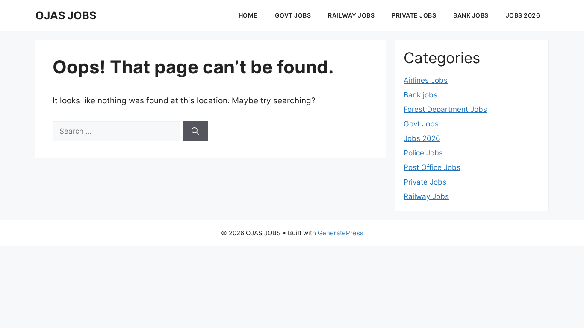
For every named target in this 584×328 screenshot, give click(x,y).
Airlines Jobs (426, 80)
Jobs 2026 (523, 15)
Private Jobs (414, 15)
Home (248, 15)
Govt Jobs (293, 15)
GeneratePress (340, 233)
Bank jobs (471, 15)
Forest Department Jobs (445, 109)
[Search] (195, 131)
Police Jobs (423, 153)
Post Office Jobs (432, 167)
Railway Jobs (351, 15)
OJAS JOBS (65, 15)
